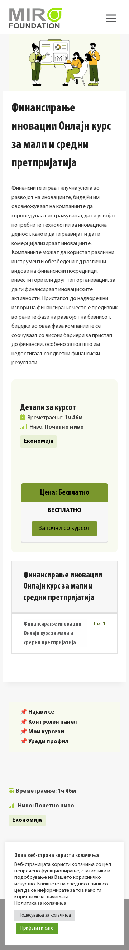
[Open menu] (110, 18)
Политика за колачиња (40, 903)
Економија (38, 441)
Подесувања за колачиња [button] (45, 915)
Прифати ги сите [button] (36, 928)
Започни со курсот (64, 528)
